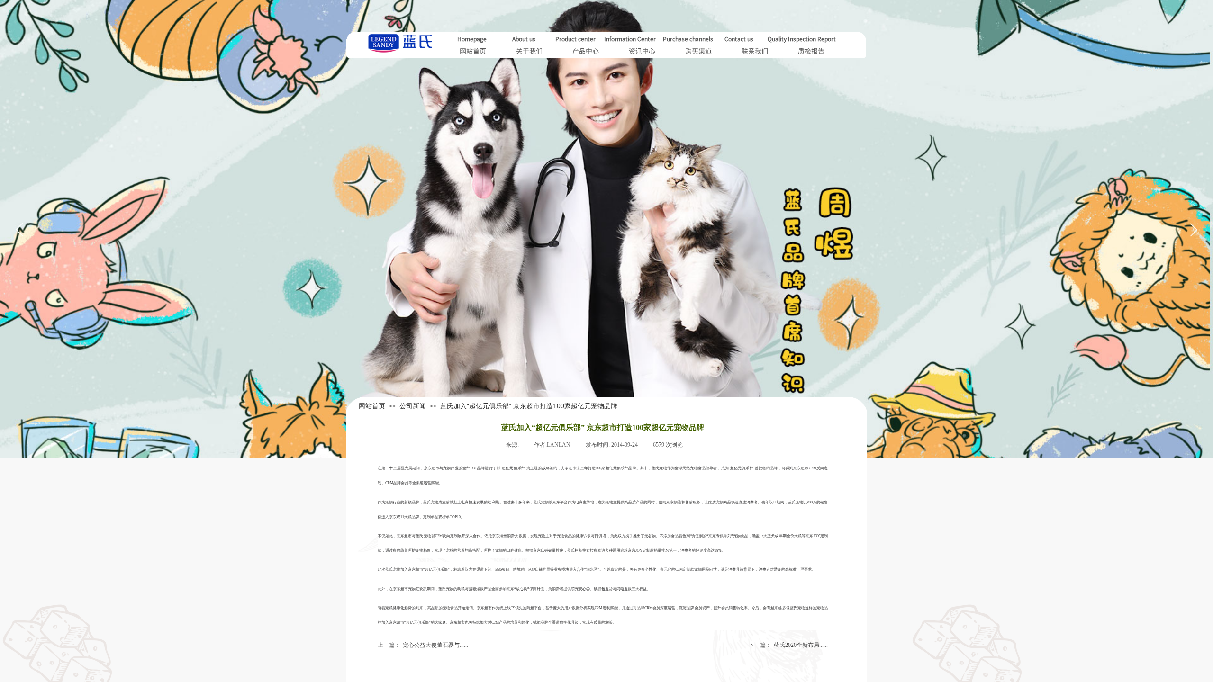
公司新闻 (412, 406)
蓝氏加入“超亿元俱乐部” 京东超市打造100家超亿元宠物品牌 (528, 406)
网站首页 (372, 406)
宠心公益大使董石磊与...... (423, 645)
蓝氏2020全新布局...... (788, 645)
